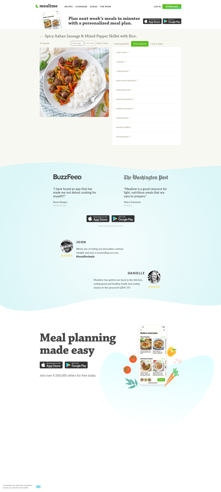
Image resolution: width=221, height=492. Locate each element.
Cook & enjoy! (157, 43)
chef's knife (121, 52)
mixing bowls (122, 117)
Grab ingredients (121, 43)
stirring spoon (122, 136)
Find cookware (139, 43)
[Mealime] (46, 6)
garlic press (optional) (125, 80)
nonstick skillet (123, 127)
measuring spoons (124, 99)
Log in (157, 6)
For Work (105, 6)
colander (120, 61)
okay (38, 487)
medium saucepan (124, 108)
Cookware (81, 6)
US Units (90, 43)
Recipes (69, 6)
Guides (93, 6)
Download (172, 6)
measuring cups (123, 89)
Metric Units (102, 43)
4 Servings (76, 43)
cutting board (122, 70)
